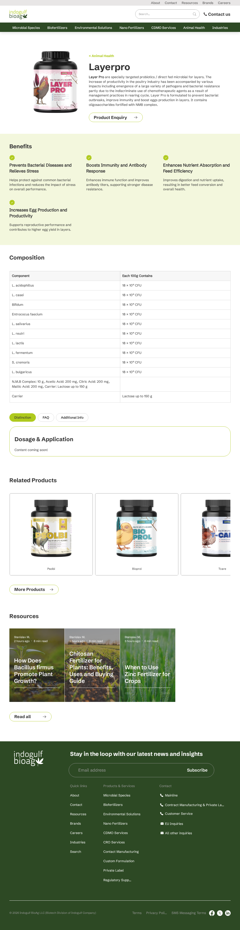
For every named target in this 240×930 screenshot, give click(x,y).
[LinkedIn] (228, 913)
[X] (220, 913)
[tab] (22, 417)
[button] (26, 27)
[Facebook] (212, 913)
